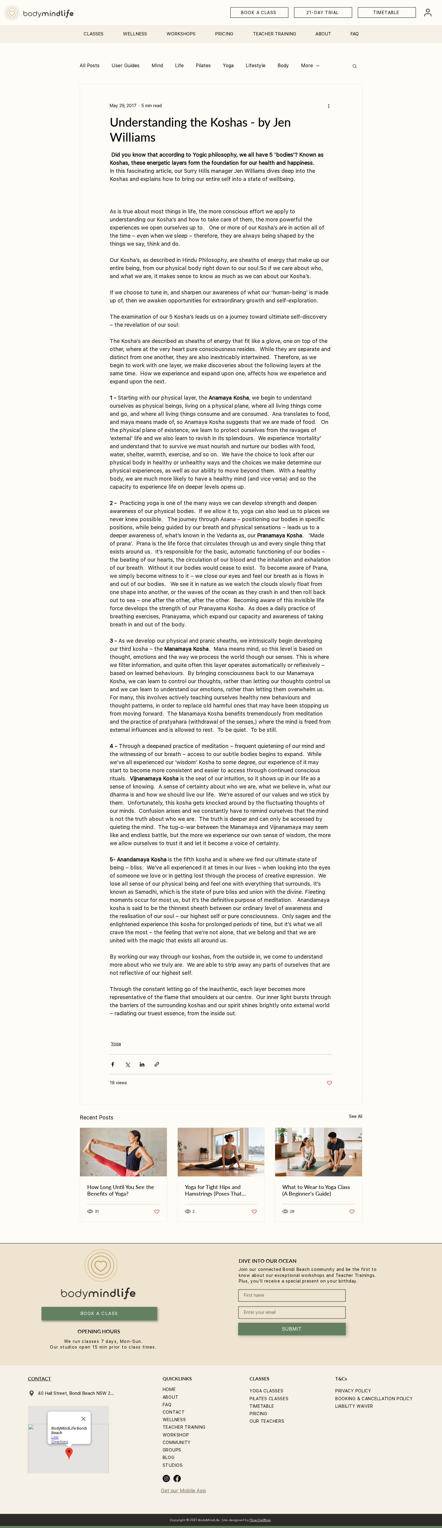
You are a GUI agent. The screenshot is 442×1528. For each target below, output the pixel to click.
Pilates (203, 65)
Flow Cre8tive (260, 1520)
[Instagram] (166, 1478)
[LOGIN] (427, 12)
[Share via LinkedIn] (142, 1064)
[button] (93, 31)
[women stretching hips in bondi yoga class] (221, 1152)
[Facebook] (177, 1478)
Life (179, 65)
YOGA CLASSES (266, 1390)
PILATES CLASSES (269, 1398)
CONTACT (174, 1412)
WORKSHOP (176, 1435)
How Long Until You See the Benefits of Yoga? (120, 1190)
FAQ (167, 1404)
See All (355, 1116)
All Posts (90, 65)
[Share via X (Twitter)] (127, 1064)
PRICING (258, 1413)
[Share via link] (157, 1064)
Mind (157, 65)
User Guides (126, 65)
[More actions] (328, 105)
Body (283, 65)
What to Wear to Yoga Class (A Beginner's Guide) (316, 1190)
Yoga (228, 65)
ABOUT (171, 1397)
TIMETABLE (262, 1406)
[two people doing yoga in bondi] (318, 1152)
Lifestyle (256, 65)
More (307, 65)
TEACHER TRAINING (184, 1427)
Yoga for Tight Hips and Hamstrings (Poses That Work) (213, 1190)
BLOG (169, 1457)
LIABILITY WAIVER (354, 1406)
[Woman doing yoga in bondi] (123, 1152)
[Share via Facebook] (112, 1064)
